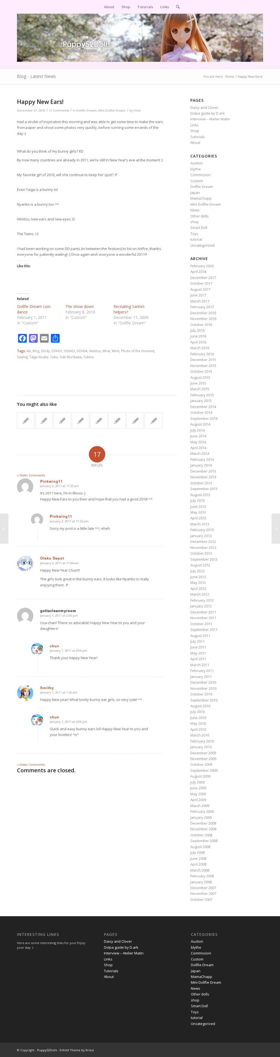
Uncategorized (202, 245)
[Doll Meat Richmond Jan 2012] (153, 420)
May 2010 (198, 723)
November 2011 (203, 617)
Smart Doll (198, 227)
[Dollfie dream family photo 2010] (80, 420)
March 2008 (199, 870)
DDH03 (69, 351)
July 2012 (197, 571)
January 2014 (201, 465)
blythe (195, 169)
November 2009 (203, 758)
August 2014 (200, 424)
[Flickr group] (135, 420)
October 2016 (201, 324)
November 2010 (203, 688)
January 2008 (201, 882)
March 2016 (199, 347)
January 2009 (201, 817)
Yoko (54, 357)
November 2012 (203, 547)
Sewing (22, 357)
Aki (29, 351)
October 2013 (201, 483)
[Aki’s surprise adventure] (99, 420)
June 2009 (198, 787)
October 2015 (201, 371)
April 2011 (198, 658)
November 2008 (203, 828)
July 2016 (197, 330)
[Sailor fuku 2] (44, 420)
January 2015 (201, 400)
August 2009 (200, 776)
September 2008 (203, 840)
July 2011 (197, 641)
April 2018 (198, 271)
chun (137, 110)
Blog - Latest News (36, 76)
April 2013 (198, 518)
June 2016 (198, 336)
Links (194, 125)
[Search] (176, 7)
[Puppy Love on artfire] (25, 420)
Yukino (88, 357)
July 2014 (197, 430)
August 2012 (200, 565)
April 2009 (198, 799)
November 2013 (203, 476)
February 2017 (202, 306)
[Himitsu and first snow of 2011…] (117, 420)
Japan (195, 192)
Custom (196, 180)
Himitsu (95, 351)
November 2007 (203, 893)
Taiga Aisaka (38, 357)
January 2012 (201, 606)
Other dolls (199, 216)
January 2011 (201, 676)
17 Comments (59, 110)
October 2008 (201, 834)
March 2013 (199, 524)
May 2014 (198, 441)
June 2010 (198, 717)
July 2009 (197, 782)
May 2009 (198, 793)
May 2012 (198, 582)
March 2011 (199, 664)
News (195, 210)
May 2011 (198, 653)
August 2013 (200, 494)
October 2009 (201, 764)
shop (194, 221)
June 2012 (198, 576)
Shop (194, 130)
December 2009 (203, 752)
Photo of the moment (137, 351)
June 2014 (198, 435)
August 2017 (200, 289)
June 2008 (198, 858)
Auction (196, 163)
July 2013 (197, 500)
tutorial (196, 239)
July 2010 (197, 711)
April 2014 (198, 447)
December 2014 (203, 406)
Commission (200, 174)
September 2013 (203, 488)
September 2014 (203, 418)
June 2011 (198, 647)
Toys (194, 233)
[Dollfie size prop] (4, 529)
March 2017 (199, 301)
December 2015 (203, 359)
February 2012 (202, 600)
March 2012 (199, 594)
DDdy (45, 351)
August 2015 (200, 377)
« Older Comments (31, 475)
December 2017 (203, 277)
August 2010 (200, 705)
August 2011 (200, 635)
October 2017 (201, 283)
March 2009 (199, 805)
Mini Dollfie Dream (112, 110)
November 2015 (203, 365)
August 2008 (200, 846)
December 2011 (203, 612)
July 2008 (197, 852)
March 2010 (199, 735)
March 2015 (199, 388)
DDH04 (82, 351)
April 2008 (198, 864)
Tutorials (197, 136)
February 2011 (202, 670)
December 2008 (203, 823)
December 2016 (203, 312)
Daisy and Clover (204, 107)
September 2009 (203, 770)
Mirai (106, 351)
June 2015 (198, 383)
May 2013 (198, 512)
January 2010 (201, 746)
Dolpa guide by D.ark (207, 113)
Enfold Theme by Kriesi (77, 1050)
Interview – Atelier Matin (210, 119)
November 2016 (203, 318)
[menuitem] (109, 7)
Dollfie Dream (86, 110)
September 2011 (203, 629)
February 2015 (202, 394)
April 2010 (198, 729)
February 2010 (202, 741)
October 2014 (201, 412)
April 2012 (198, 588)
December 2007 (203, 887)
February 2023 (202, 265)
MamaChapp (201, 198)
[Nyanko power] (62, 420)
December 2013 (203, 471)
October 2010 (201, 694)
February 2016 (202, 353)
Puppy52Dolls (47, 1050)
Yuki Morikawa (71, 357)
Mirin (115, 351)
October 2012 (201, 553)
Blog (36, 351)
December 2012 (203, 541)
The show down (79, 306)
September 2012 (203, 559)
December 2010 (203, 682)
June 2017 (198, 295)
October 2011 (201, 623)
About (195, 142)
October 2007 (201, 899)
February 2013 (202, 529)
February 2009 (202, 811)
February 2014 (202, 459)
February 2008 (202, 875)
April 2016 (198, 342)
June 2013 (198, 506)
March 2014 (199, 453)
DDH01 (56, 351)
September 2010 (203, 700)
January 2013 (201, 535)
